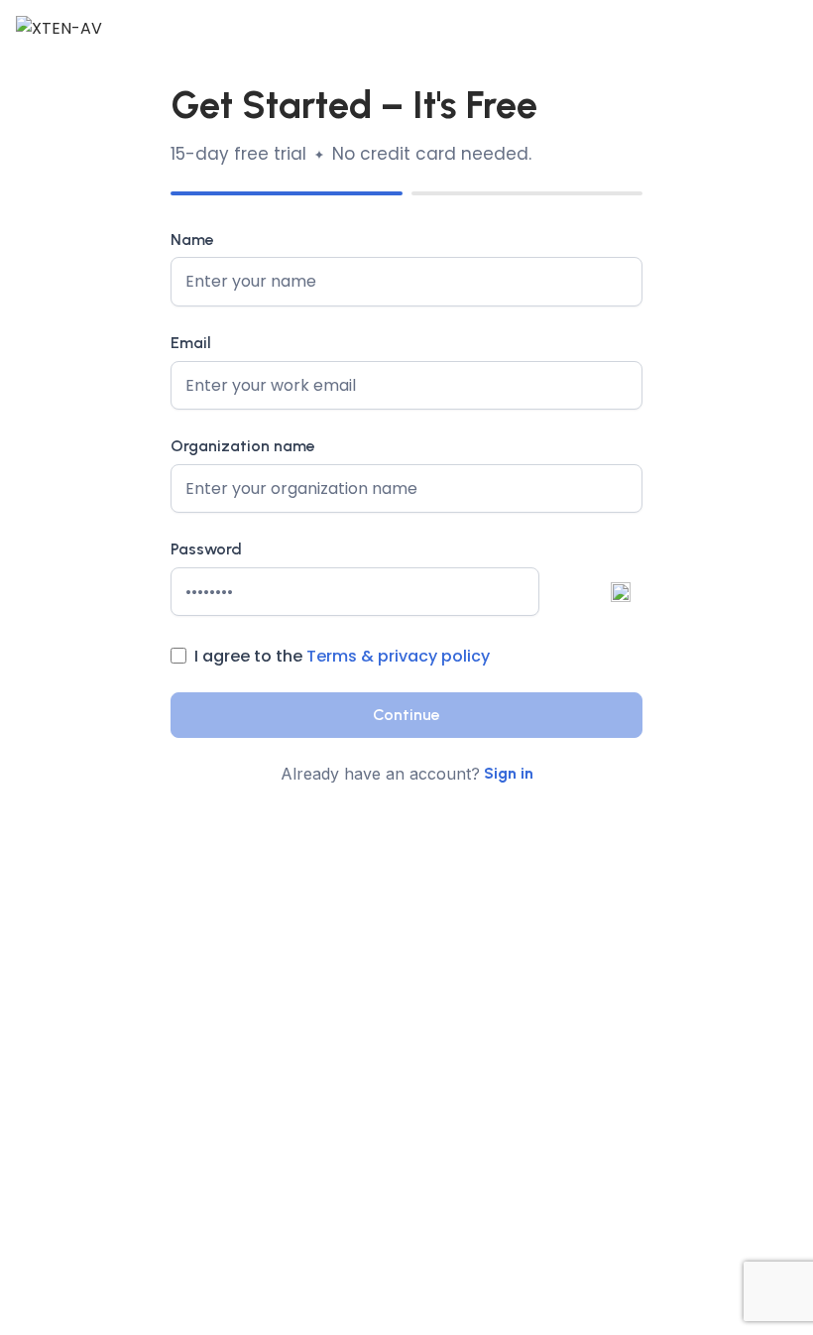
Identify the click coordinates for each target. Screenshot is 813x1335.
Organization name (243, 445)
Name (192, 239)
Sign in (508, 773)
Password (206, 549)
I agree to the (342, 657)
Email (191, 342)
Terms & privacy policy (398, 656)
